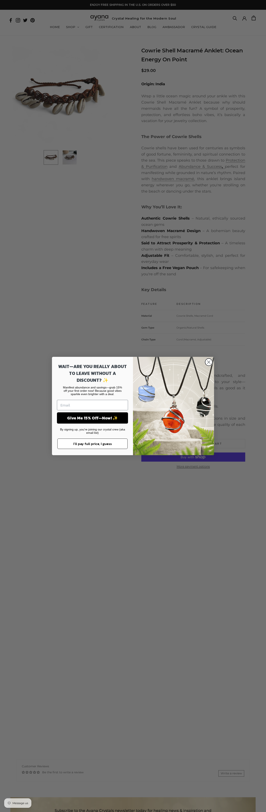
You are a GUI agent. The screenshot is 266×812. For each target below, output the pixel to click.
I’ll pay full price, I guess (92, 443)
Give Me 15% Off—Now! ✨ (92, 418)
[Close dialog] (208, 362)
